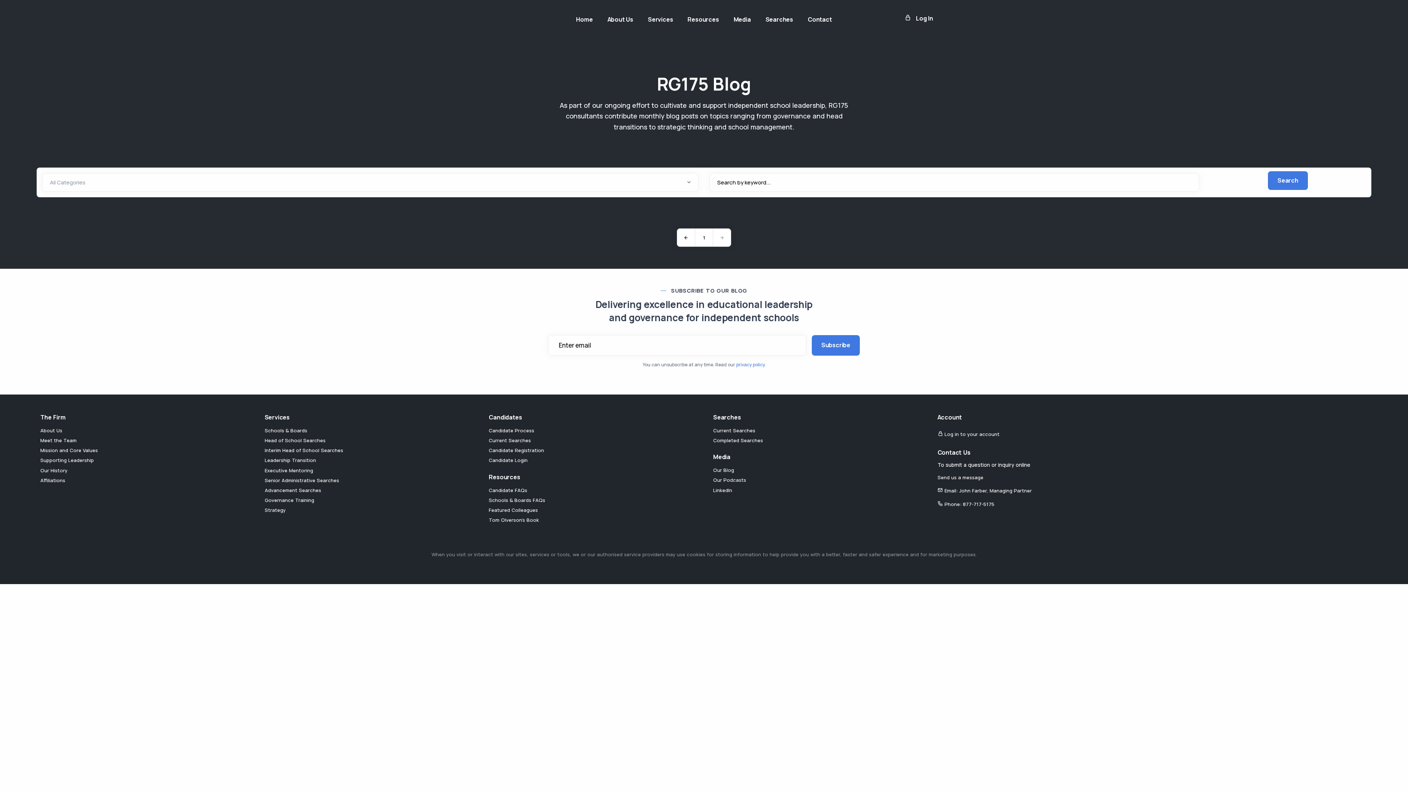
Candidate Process (511, 430)
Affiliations (52, 480)
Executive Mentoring (289, 470)
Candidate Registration (516, 450)
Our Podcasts (729, 480)
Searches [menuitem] (779, 19)
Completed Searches (738, 440)
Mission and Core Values (69, 450)
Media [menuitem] (742, 19)
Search (1287, 180)
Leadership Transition (290, 460)
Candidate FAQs (508, 490)
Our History (53, 470)
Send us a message (960, 477)
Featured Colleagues (513, 510)
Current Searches (510, 440)
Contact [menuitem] (820, 19)
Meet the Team (58, 440)
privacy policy (750, 365)
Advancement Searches (293, 490)
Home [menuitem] (584, 19)
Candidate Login (508, 460)
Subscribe (835, 345)
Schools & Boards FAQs (517, 500)
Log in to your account (971, 434)
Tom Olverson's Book (514, 520)
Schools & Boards (286, 430)
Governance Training (289, 500)
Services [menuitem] (660, 19)
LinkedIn (722, 490)
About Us (51, 430)
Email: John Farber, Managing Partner (987, 490)
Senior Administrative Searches (302, 480)
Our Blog (723, 470)
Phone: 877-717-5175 (968, 504)
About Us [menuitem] (620, 19)
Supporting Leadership (67, 460)
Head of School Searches (295, 440)
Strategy (275, 510)
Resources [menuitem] (703, 19)
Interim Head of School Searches (304, 450)
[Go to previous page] (686, 237)
